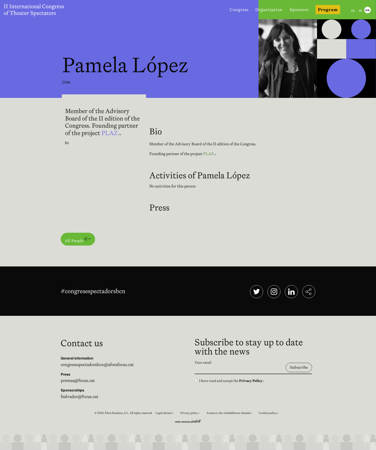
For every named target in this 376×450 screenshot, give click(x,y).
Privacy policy (191, 413)
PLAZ (110, 133)
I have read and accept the (231, 380)
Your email (203, 362)
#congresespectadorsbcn (94, 291)
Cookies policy (270, 413)
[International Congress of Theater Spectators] (36, 9)
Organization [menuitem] (269, 10)
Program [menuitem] (328, 10)
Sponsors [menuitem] (299, 10)
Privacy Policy (251, 380)
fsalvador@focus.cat (79, 396)
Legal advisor (166, 413)
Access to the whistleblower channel (230, 413)
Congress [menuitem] (239, 10)
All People (74, 240)
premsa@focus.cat (78, 380)
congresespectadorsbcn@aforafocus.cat (97, 364)
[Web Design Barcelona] (188, 420)
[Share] (308, 291)
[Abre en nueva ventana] (67, 143)
